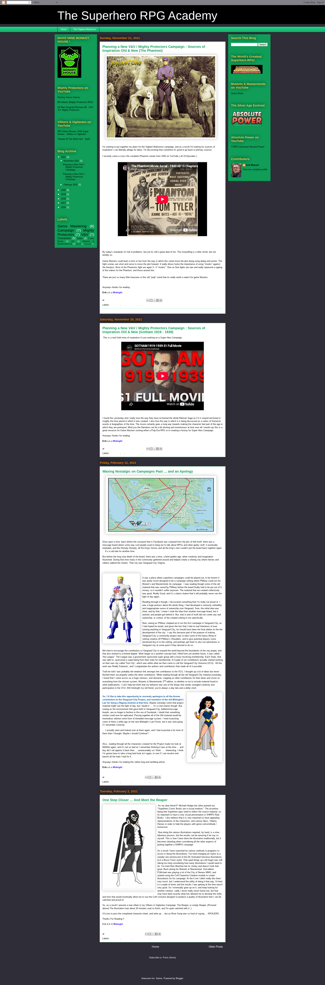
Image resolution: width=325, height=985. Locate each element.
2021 (64, 157)
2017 (64, 203)
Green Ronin (237, 93)
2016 (64, 207)
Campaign (115, 305)
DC (122, 453)
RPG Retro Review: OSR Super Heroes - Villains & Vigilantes (73, 132)
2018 (64, 198)
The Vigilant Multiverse (84, 29)
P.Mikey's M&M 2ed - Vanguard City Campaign (125, 738)
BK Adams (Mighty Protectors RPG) (75, 102)
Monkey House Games (69, 97)
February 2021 (71, 184)
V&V (153, 938)
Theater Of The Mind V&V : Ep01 (74, 139)
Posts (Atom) (169, 957)
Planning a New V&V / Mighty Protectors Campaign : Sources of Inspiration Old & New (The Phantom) (153, 48)
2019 (64, 194)
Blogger (179, 978)
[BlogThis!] (151, 300)
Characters (126, 781)
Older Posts (216, 946)
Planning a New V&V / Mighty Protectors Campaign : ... (74, 167)
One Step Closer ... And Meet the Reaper (134, 800)
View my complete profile (255, 169)
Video (142, 305)
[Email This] (148, 300)
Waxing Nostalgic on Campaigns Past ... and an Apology (147, 471)
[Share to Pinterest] (160, 300)
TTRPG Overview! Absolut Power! (247, 147)
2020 (64, 190)
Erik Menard (252, 165)
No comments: (134, 300)
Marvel (78, 244)
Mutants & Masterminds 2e (164, 781)
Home (64, 29)
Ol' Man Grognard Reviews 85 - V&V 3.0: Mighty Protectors (75, 108)
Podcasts (87, 244)
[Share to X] (154, 300)
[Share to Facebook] (157, 300)
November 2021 (72, 161)
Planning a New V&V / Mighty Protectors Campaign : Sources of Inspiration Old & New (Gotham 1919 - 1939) (153, 330)
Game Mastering (129, 305)
